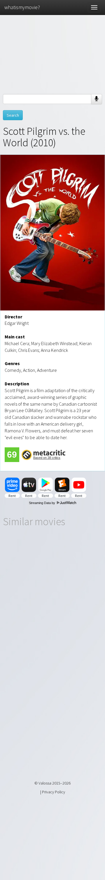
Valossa (44, 783)
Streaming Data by (42, 503)
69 (12, 454)
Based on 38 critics (46, 457)
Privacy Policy (53, 792)
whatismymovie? (22, 7)
